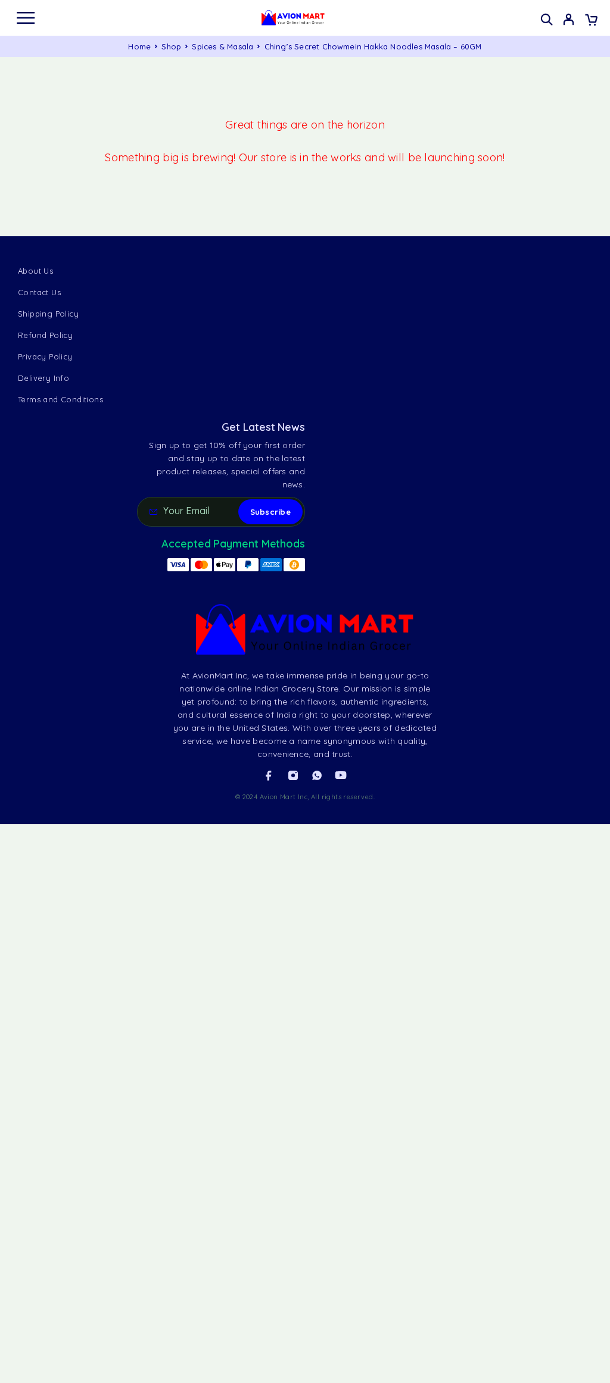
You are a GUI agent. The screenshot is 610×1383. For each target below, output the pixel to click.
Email (259, 1183)
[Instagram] (293, 775)
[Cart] (591, 21)
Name (36, 1134)
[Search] (546, 19)
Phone (37, 1183)
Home (139, 46)
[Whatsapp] (317, 775)
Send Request (60, 1289)
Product (40, 1231)
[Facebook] (269, 775)
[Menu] (25, 18)
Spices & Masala (222, 46)
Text (254, 1231)
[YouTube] (341, 775)
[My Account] (568, 21)
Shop (171, 46)
